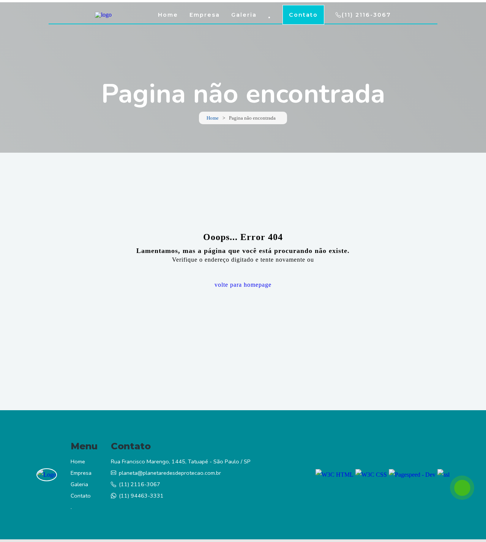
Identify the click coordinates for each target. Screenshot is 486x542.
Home (168, 14)
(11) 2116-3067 (366, 14)
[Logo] (46, 474)
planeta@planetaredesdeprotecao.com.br (170, 473)
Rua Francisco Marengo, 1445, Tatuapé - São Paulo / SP (181, 461)
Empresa (204, 14)
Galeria (244, 14)
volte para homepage (243, 284)
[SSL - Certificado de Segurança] (443, 474)
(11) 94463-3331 (141, 495)
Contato (303, 14)
